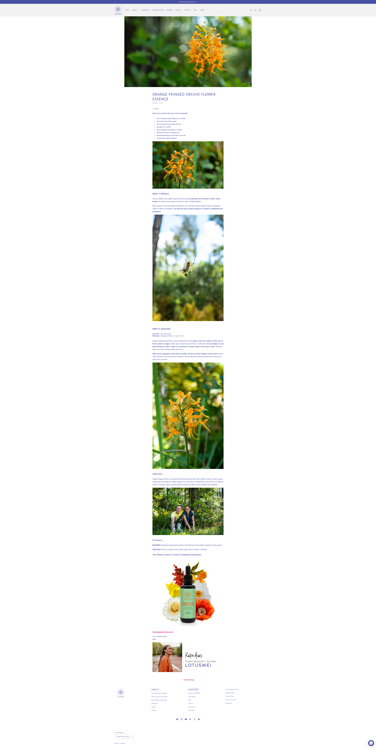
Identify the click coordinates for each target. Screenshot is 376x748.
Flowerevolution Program (159, 693)
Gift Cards (191, 710)
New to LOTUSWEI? (194, 693)
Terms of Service (230, 700)
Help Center (192, 696)
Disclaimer (228, 703)
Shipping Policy (230, 693)
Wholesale (154, 703)
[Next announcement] (261, 2)
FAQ (189, 700)
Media (153, 707)
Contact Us (191, 707)
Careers (153, 710)
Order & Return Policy (231, 689)
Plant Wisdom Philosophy (159, 700)
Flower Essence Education (159, 696)
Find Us (190, 703)
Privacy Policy (229, 696)
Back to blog (189, 680)
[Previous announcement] (115, 2)
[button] (128, 10)
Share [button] (156, 109)
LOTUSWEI (122, 743)
